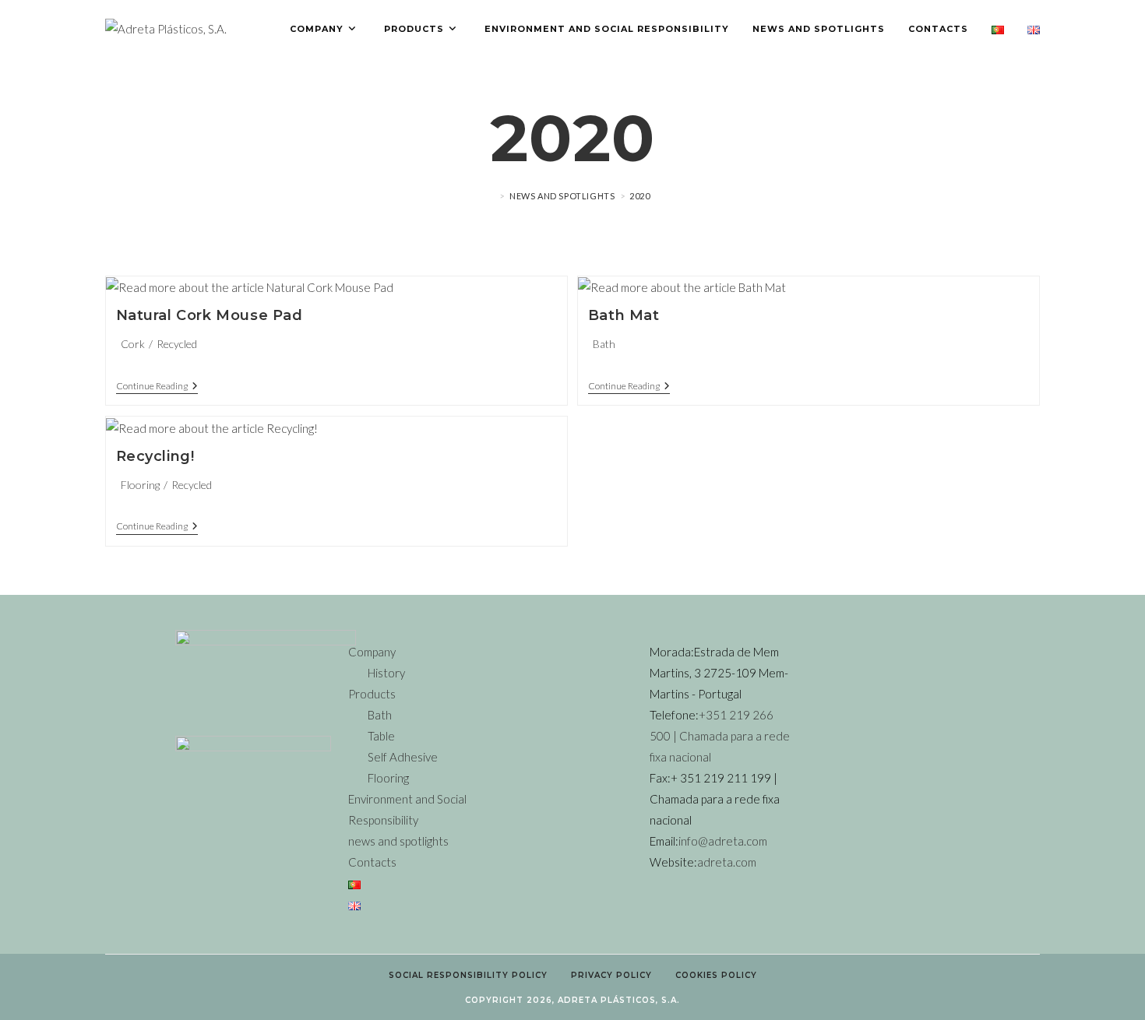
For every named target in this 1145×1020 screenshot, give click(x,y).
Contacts (372, 862)
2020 (639, 196)
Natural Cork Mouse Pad (209, 315)
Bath (604, 343)
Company (372, 652)
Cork (133, 343)
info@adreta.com (722, 841)
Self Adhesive (403, 757)
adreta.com (726, 862)
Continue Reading (157, 386)
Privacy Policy (611, 975)
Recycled (177, 343)
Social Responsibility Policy (468, 975)
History (386, 673)
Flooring (140, 484)
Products (372, 694)
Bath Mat (624, 315)
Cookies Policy (716, 975)
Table (381, 736)
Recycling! (155, 456)
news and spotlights (398, 841)
